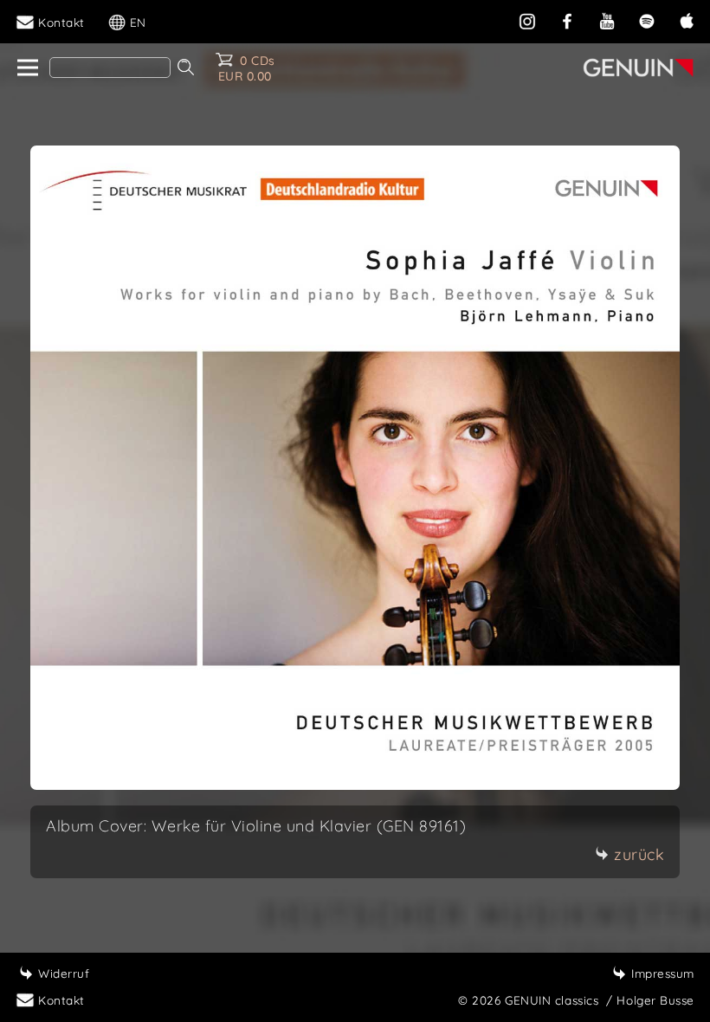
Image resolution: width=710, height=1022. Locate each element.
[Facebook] (567, 19)
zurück (639, 854)
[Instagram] (527, 19)
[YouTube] (607, 19)
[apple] (686, 19)
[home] (26, 68)
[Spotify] (646, 19)
